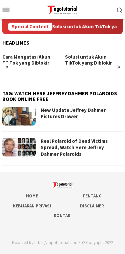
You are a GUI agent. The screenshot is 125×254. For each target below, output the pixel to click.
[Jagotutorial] (62, 9)
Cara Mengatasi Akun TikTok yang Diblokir (26, 60)
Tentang (92, 196)
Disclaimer (92, 206)
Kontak (62, 215)
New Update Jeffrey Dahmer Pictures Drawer (73, 113)
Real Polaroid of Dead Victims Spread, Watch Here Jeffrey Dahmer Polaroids (74, 147)
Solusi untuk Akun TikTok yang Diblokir (88, 60)
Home (32, 196)
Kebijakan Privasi (32, 206)
